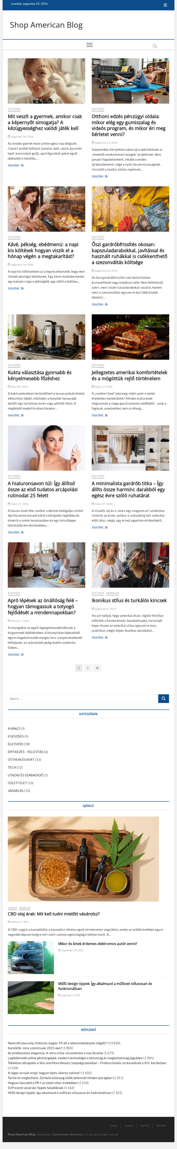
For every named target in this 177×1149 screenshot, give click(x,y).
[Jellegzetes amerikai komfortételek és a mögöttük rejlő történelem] (130, 337)
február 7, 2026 (19, 620)
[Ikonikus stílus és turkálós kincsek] (130, 565)
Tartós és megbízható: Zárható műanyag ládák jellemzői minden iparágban (60, 1078)
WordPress (76, 1134)
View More (15, 165)
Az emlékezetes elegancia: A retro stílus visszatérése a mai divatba (55, 1053)
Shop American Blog (46, 25)
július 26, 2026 (19, 386)
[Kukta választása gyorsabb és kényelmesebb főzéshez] (46, 337)
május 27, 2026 (103, 386)
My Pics (145, 1125)
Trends (113, 1125)
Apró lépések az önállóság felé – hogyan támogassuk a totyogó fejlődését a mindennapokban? (43, 606)
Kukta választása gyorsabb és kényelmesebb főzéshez (39, 375)
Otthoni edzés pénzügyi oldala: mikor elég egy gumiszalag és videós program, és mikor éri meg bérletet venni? (129, 125)
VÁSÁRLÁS (112, 593)
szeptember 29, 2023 (72, 950)
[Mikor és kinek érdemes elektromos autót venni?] (31, 957)
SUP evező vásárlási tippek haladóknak (35, 1088)
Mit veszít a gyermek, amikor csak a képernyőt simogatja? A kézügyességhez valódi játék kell (45, 122)
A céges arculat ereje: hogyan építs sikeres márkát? (44, 1073)
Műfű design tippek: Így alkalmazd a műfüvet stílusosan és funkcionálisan (59, 1093)
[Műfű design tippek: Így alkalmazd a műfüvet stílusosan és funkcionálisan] (31, 997)
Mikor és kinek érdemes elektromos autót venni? (97, 943)
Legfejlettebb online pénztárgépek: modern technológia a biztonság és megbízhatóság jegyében (75, 1058)
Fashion (129, 1125)
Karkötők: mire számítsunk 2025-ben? (35, 1048)
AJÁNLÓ (14, 728)
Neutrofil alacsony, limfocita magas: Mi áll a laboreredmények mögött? (57, 1043)
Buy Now (161, 1125)
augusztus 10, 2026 (105, 142)
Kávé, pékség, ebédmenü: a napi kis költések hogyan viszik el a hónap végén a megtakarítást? (43, 250)
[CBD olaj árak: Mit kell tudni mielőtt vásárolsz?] (88, 859)
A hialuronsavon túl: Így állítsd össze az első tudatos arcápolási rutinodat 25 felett (43, 489)
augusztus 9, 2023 (70, 995)
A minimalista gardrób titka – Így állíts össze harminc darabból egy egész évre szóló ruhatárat (128, 489)
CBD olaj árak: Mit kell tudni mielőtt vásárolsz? (54, 914)
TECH (12, 767)
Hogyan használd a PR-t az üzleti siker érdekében (42, 1083)
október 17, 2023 (19, 921)
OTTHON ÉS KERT (21, 759)
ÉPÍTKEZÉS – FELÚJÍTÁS (25, 752)
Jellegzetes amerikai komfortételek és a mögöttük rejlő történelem (130, 375)
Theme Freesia (60, 1134)
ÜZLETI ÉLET (17, 783)
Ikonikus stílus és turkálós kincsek (129, 600)
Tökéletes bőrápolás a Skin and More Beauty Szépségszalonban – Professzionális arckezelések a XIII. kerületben (87, 1063)
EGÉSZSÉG (16, 736)
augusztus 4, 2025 (105, 608)
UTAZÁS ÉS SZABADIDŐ (25, 775)
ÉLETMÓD (14, 109)
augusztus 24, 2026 (21, 136)
